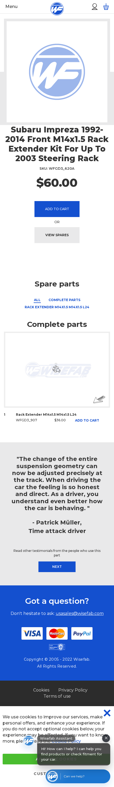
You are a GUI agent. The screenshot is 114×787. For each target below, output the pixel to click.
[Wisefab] (50, 6)
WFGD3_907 (26, 420)
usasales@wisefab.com (80, 613)
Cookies (41, 690)
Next (57, 567)
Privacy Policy (72, 690)
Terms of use (57, 696)
